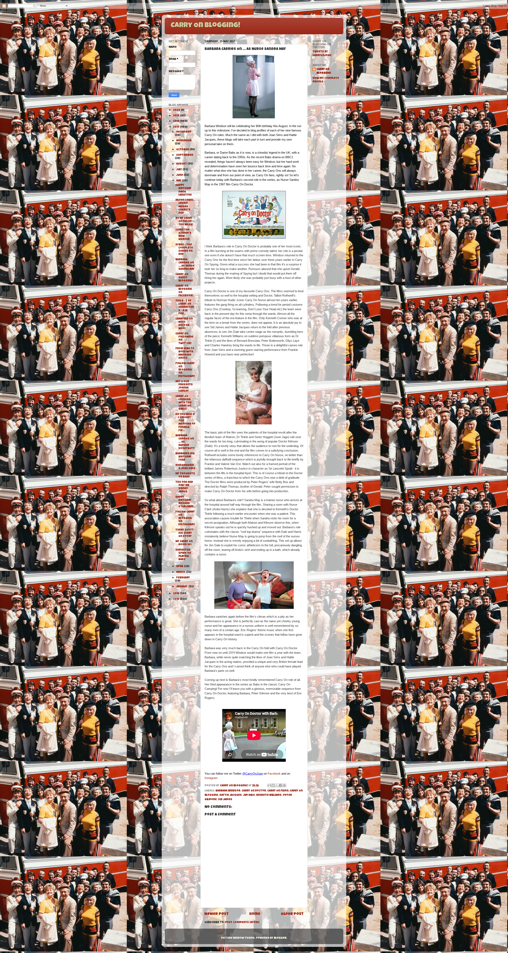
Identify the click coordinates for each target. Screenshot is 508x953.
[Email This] (269, 785)
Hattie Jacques (230, 795)
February (183, 578)
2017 (176, 127)
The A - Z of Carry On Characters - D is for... (184, 307)
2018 (176, 121)
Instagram (211, 778)
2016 (176, 593)
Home (254, 914)
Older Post (292, 914)
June (180, 175)
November (183, 141)
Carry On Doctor (254, 791)
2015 (176, 599)
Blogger (280, 938)
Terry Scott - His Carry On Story (185, 533)
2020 (177, 110)
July (179, 169)
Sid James (225, 799)
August (182, 164)
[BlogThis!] (273, 785)
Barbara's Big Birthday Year (185, 457)
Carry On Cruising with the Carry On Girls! (183, 403)
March (181, 572)
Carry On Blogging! (205, 25)
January (182, 587)
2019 (176, 116)
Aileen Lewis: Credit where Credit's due (184, 206)
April (180, 566)
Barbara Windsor (228, 791)
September (184, 155)
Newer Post (216, 914)
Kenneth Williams (269, 795)
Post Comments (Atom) (242, 922)
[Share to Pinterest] (284, 785)
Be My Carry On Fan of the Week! (184, 221)
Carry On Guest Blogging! (184, 277)
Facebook (274, 773)
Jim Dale (249, 795)
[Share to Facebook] (281, 785)
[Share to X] (277, 785)
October (183, 149)
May (179, 181)
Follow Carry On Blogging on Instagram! (185, 370)
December (183, 132)
